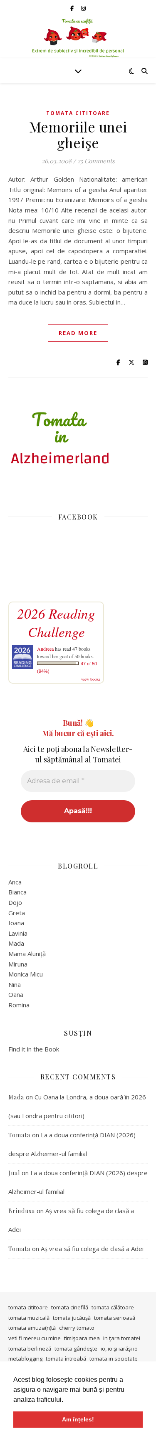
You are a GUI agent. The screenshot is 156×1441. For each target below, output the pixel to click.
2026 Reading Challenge (56, 622)
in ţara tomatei (121, 1338)
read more (78, 333)
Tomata (19, 1135)
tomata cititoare (78, 113)
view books (90, 679)
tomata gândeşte (75, 1348)
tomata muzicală (29, 1317)
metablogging (25, 1358)
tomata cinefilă (69, 1307)
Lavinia (17, 933)
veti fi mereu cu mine (34, 1338)
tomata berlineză (29, 1348)
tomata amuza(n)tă (32, 1327)
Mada (16, 943)
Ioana (16, 923)
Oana (15, 994)
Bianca (17, 892)
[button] (66, 1400)
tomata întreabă (66, 1358)
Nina (14, 984)
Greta (16, 913)
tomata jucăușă (72, 1317)
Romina (19, 1005)
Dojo (15, 902)
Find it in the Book (33, 1049)
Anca (15, 882)
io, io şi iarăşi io (119, 1348)
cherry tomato (76, 1327)
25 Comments (96, 161)
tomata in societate (113, 1358)
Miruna (17, 964)
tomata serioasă (114, 1317)
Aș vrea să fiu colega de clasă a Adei (92, 1248)
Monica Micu (25, 974)
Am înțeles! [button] (78, 1419)
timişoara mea (82, 1338)
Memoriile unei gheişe (78, 134)
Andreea (45, 648)
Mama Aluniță (27, 953)
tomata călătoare (113, 1307)
